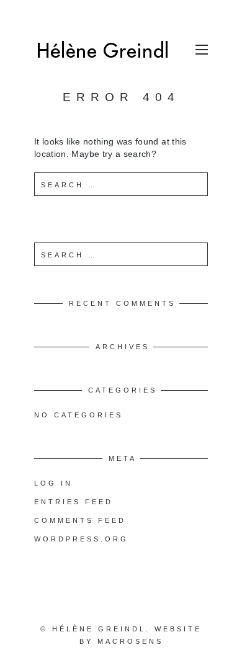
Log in (53, 483)
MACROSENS (130, 641)
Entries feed (73, 501)
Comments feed (80, 520)
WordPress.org (81, 539)
